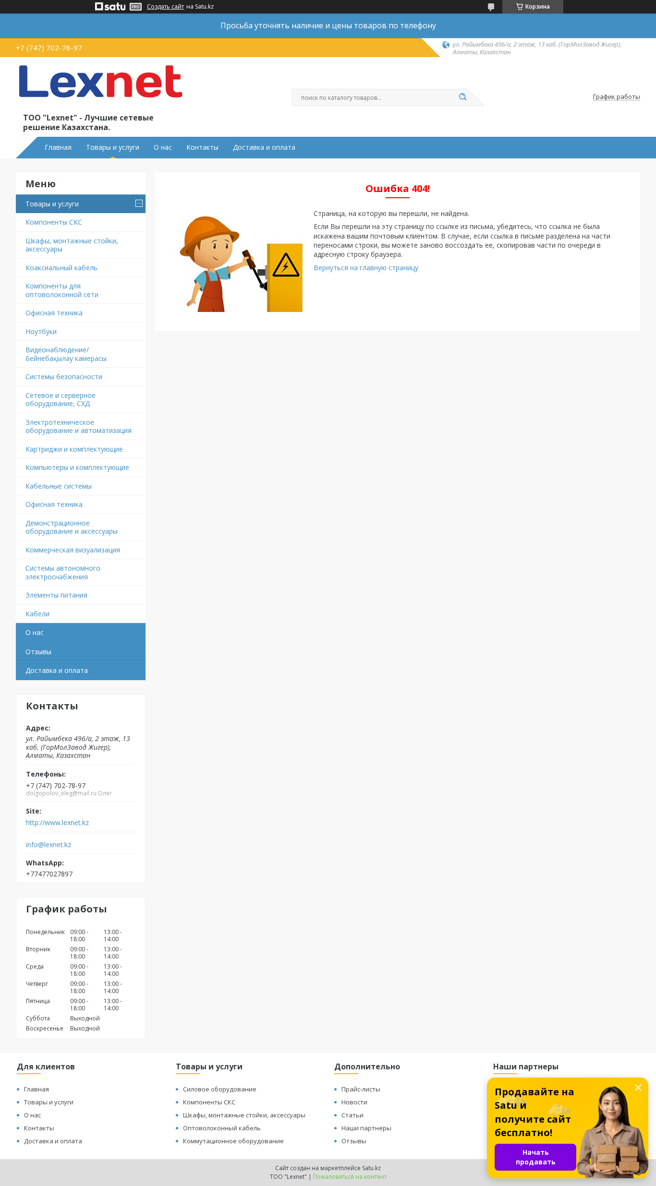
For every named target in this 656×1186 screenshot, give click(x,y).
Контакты (202, 147)
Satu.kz (371, 1168)
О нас (163, 147)
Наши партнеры (366, 1128)
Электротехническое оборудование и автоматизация (78, 426)
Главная (58, 147)
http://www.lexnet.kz (57, 822)
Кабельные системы (58, 486)
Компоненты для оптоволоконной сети (61, 290)
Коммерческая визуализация (72, 549)
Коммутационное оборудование (233, 1141)
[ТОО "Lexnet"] (100, 87)
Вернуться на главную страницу (366, 267)
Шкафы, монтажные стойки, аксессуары (71, 245)
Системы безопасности (63, 376)
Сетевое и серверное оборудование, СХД (60, 399)
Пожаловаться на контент (350, 1177)
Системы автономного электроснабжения (62, 572)
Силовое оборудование (219, 1089)
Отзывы (38, 651)
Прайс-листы (360, 1089)
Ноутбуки (41, 331)
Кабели (37, 613)
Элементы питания (56, 594)
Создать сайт (165, 6)
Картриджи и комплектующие (74, 449)
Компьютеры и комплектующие (77, 467)
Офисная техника (54, 312)
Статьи (352, 1115)
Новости (354, 1102)
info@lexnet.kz (48, 844)
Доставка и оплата (264, 147)
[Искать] (462, 97)
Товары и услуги (112, 147)
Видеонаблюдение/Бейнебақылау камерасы (66, 354)
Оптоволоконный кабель (222, 1128)
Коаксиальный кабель (61, 267)
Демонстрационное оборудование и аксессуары (71, 527)
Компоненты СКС (53, 222)
